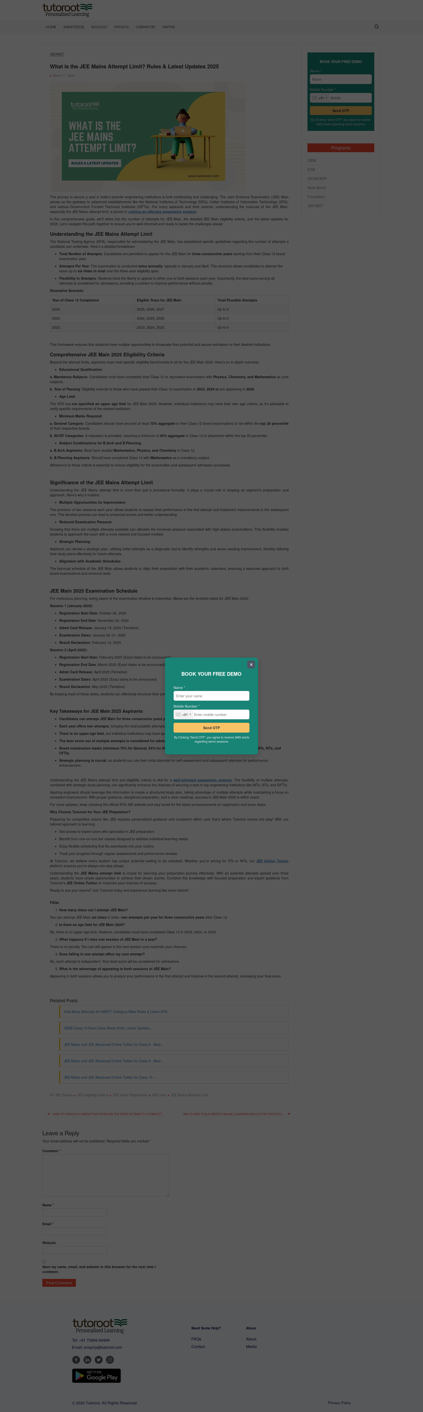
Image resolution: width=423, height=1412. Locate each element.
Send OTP (211, 727)
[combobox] (183, 714)
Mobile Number (187, 706)
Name (179, 687)
